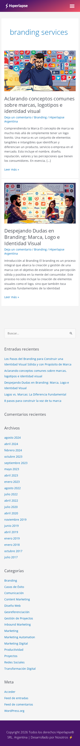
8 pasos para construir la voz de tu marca (32, 401)
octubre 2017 (13, 551)
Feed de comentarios (18, 704)
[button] (72, 6)
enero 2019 (12, 538)
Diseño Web (12, 606)
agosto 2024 (12, 437)
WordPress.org (14, 711)
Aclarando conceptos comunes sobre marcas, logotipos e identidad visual (39, 105)
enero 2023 (12, 482)
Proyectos (10, 656)
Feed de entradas (16, 698)
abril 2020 (11, 513)
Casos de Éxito (14, 587)
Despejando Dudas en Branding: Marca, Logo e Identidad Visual (32, 237)
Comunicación (14, 593)
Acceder (9, 692)
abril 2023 (11, 475)
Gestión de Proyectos (18, 618)
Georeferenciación (17, 612)
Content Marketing (17, 599)
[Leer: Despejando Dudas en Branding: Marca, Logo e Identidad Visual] (40, 203)
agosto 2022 (12, 488)
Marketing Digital (16, 643)
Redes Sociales (14, 662)
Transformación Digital (20, 669)
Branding (40, 117)
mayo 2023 (11, 469)
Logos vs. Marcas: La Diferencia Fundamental (35, 394)
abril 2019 (11, 532)
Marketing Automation (19, 637)
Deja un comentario (17, 117)
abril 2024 (11, 444)
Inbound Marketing (17, 624)
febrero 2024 (13, 450)
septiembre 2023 (15, 463)
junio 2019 (11, 526)
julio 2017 (11, 557)
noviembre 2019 (15, 519)
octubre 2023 (13, 456)
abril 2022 (11, 500)
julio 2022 (11, 494)
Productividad (13, 650)
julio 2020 (11, 507)
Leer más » (11, 169)
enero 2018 (12, 545)
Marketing (11, 631)
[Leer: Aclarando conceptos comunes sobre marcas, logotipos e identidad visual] (40, 70)
